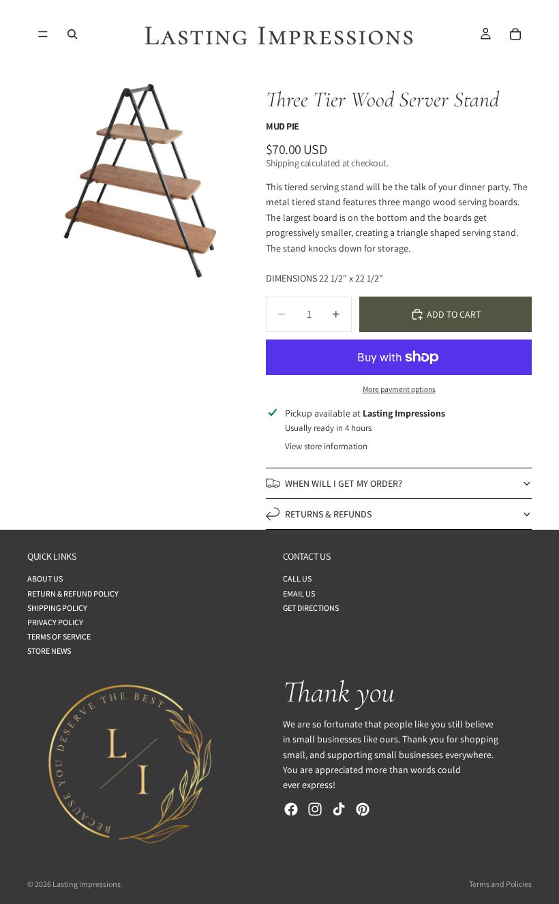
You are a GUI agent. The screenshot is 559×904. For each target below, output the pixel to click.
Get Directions (311, 608)
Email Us (299, 593)
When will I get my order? (343, 483)
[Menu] (43, 34)
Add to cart (454, 314)
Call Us (297, 579)
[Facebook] (291, 809)
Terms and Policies (500, 884)
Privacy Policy (55, 622)
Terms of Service (59, 637)
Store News (49, 651)
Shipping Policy (57, 608)
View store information (326, 446)
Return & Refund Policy (73, 593)
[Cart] (515, 34)
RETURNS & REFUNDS (328, 514)
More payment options (399, 389)
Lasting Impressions (86, 884)
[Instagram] (315, 809)
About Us (45, 579)
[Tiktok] (339, 809)
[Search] (72, 34)
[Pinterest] (362, 809)
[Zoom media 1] (139, 180)
